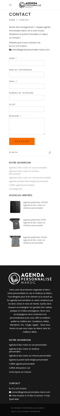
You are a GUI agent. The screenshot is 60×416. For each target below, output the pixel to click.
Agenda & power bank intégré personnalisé (28, 181)
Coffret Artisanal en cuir (19, 367)
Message (15, 116)
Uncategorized (15, 188)
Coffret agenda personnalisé (22, 185)
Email (13, 81)
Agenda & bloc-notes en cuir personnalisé (28, 167)
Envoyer (22, 141)
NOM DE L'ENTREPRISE (20, 70)
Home (12, 20)
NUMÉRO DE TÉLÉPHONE (21, 93)
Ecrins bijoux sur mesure (20, 372)
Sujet (12, 104)
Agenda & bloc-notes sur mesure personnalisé (30, 177)
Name (12, 58)
